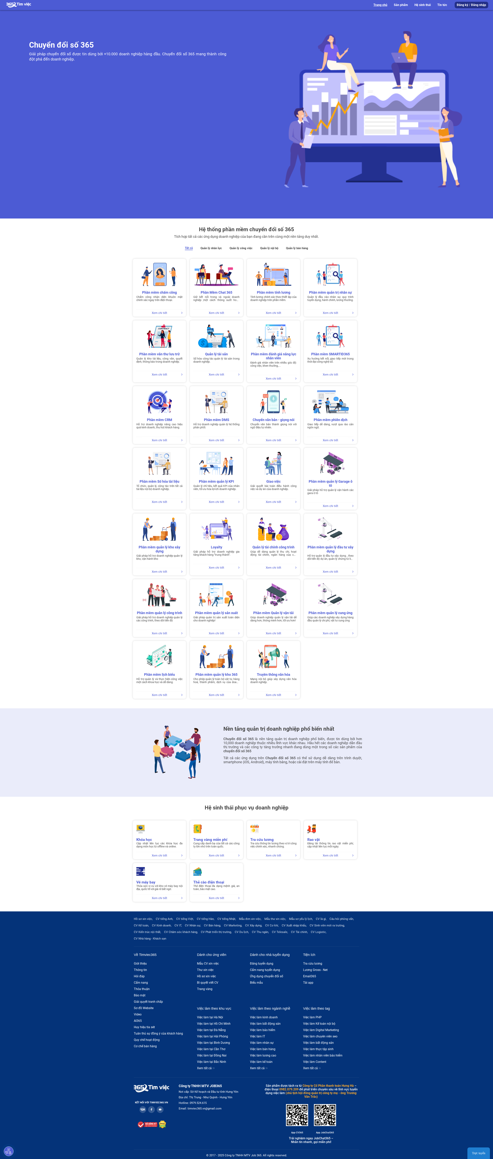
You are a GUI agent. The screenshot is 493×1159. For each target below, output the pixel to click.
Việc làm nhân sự (262, 1043)
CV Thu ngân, (260, 932)
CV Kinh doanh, (161, 925)
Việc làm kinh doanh (264, 1017)
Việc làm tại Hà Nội (210, 1017)
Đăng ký (462, 5)
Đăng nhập (478, 5)
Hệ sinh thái (422, 5)
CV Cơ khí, (272, 925)
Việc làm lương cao (263, 1055)
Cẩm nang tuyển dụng (265, 970)
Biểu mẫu (256, 982)
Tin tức (442, 5)
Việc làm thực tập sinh (318, 1049)
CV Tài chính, (299, 932)
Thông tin (140, 970)
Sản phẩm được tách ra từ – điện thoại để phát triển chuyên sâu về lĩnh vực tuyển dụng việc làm (311, 1089)
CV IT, (178, 925)
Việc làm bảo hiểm (262, 1030)
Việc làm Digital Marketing (321, 1030)
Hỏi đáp (139, 976)
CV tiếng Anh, (164, 919)
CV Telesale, (280, 932)
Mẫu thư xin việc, (275, 919)
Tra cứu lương (312, 963)
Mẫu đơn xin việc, (250, 919)
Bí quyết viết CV (207, 982)
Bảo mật (139, 995)
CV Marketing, (233, 925)
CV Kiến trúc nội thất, (147, 932)
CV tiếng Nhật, (226, 919)
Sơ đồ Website (143, 1008)
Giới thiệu (140, 963)
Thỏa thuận (142, 989)
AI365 (138, 1021)
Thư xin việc (205, 970)
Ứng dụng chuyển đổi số (266, 976)
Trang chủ (380, 5)
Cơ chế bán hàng (145, 1046)
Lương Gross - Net (315, 970)
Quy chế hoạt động (147, 1040)
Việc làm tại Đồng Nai (211, 1055)
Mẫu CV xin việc (208, 963)
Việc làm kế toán (261, 1062)
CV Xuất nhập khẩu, (294, 925)
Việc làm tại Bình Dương (213, 1043)
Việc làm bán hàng (262, 1049)
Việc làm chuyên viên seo (320, 1036)
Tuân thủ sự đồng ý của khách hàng (158, 1033)
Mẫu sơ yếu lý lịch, (301, 919)
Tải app (308, 982)
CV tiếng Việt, (185, 919)
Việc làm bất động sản (265, 1023)
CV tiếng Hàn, (205, 919)
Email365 (309, 976)
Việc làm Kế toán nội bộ (319, 1023)
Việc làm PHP (312, 1017)
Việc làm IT (257, 1036)
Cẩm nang (141, 982)
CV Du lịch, (242, 932)
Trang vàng (204, 989)
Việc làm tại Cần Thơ (211, 1049)
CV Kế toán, (141, 925)
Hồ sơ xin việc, (143, 919)
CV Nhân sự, (193, 925)
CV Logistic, (318, 932)
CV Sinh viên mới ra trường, (327, 925)
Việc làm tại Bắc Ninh (211, 1062)
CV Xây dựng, (253, 925)
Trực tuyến (478, 1153)
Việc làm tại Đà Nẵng (211, 1030)
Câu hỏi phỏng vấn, (342, 919)
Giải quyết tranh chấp (148, 1002)
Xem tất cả (204, 1068)
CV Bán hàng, (212, 925)
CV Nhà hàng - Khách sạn (150, 938)
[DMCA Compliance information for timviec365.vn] (162, 1125)
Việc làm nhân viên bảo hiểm (322, 1055)
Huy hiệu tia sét (144, 1027)
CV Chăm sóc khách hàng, (181, 932)
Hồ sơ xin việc (206, 976)
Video (138, 1014)
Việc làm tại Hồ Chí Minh (214, 1023)
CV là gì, (321, 919)
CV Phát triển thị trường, (216, 932)
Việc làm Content (314, 1062)
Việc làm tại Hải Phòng (212, 1036)
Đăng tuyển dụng (261, 963)
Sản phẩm (401, 5)
